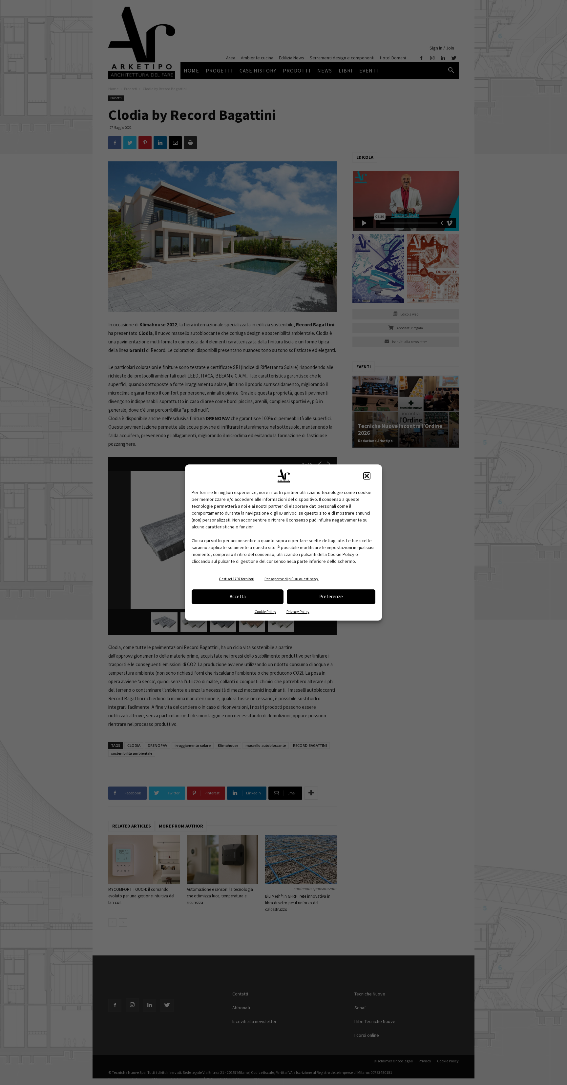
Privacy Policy (297, 611)
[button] (367, 476)
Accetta (238, 596)
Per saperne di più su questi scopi (291, 578)
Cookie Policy (265, 611)
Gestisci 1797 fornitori (236, 578)
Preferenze (331, 596)
